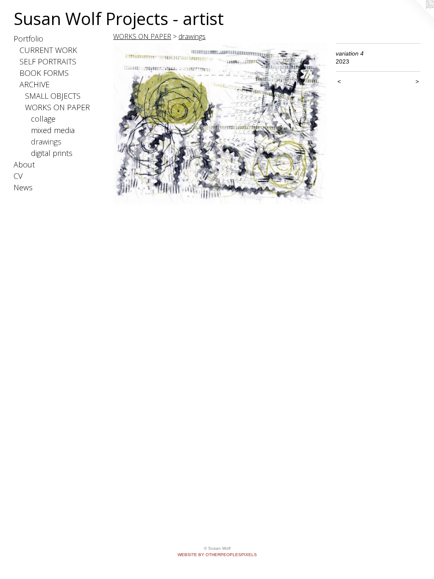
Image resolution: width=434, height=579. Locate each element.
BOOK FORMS (44, 73)
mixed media (53, 130)
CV (18, 176)
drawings (46, 141)
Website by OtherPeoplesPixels (217, 554)
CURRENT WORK (48, 50)
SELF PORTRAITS (47, 61)
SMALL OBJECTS (53, 96)
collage (43, 119)
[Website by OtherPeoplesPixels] (417, 17)
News (23, 187)
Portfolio (28, 38)
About (24, 164)
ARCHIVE (34, 84)
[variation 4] (220, 124)
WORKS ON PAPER (57, 107)
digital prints (51, 153)
